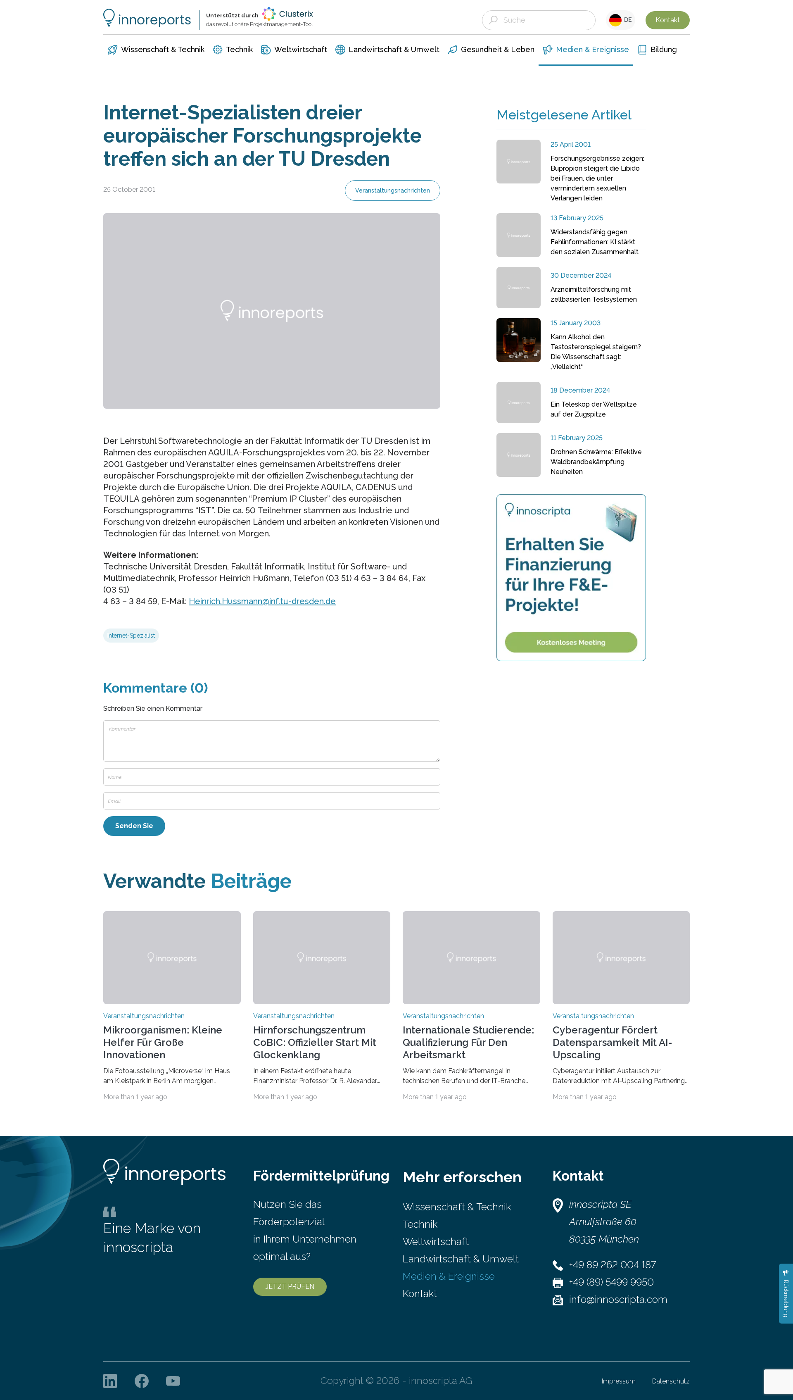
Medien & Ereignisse (449, 1276)
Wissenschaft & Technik (457, 1207)
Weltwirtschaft (436, 1242)
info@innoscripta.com (618, 1299)
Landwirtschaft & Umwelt (461, 1259)
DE (627, 20)
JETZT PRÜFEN (290, 1286)
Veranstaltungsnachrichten (392, 190)
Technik (420, 1224)
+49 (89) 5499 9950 (611, 1282)
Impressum (619, 1381)
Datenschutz (671, 1381)
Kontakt (667, 20)
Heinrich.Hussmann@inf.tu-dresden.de (262, 601)
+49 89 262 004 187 (612, 1265)
